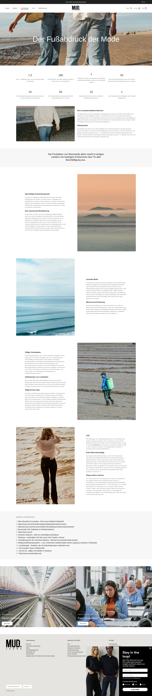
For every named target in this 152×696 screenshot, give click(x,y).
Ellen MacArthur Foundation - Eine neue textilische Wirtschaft (41, 521)
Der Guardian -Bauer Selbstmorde (32, 548)
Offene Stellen (30, 654)
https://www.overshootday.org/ (30, 553)
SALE (33, 8)
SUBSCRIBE (135, 689)
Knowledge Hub (30, 652)
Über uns (28, 644)
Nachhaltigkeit (24, 8)
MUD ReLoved (43, 8)
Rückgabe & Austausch (73, 648)
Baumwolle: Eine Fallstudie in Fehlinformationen (36, 529)
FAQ (68, 644)
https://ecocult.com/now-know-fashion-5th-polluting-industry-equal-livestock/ (46, 527)
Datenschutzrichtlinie (73, 650)
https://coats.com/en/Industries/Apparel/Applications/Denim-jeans (42, 524)
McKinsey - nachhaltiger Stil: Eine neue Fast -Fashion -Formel (41, 537)
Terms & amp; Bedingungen (75, 652)
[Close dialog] (150, 648)
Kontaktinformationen (115, 646)
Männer (15, 8)
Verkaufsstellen (113, 644)
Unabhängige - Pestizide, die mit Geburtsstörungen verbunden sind (44, 545)
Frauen (7, 8)
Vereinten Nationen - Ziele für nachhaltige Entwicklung (38, 535)
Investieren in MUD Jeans (33, 646)
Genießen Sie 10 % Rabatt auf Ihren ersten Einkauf (40, 656)
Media (27, 648)
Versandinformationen (73, 646)
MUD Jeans (12, 690)
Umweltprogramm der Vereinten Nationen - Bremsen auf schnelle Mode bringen (48, 540)
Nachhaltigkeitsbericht (32, 650)
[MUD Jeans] (76, 8)
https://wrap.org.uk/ (25, 532)
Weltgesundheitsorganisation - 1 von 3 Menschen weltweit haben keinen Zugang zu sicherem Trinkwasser (57, 543)
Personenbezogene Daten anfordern (77, 656)
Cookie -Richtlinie (72, 654)
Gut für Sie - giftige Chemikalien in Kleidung (35, 551)
